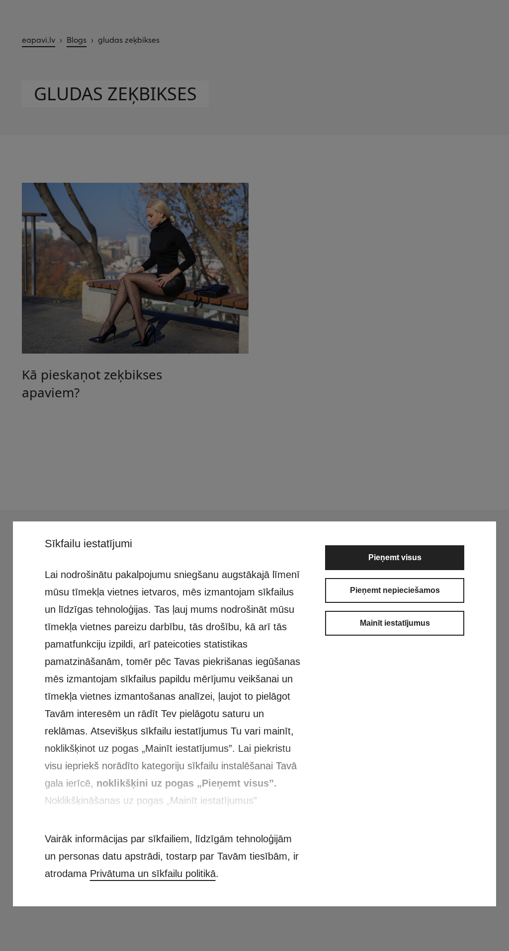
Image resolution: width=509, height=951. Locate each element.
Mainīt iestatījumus (395, 623)
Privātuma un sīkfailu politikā (153, 873)
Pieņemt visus (395, 557)
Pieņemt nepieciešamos (395, 590)
